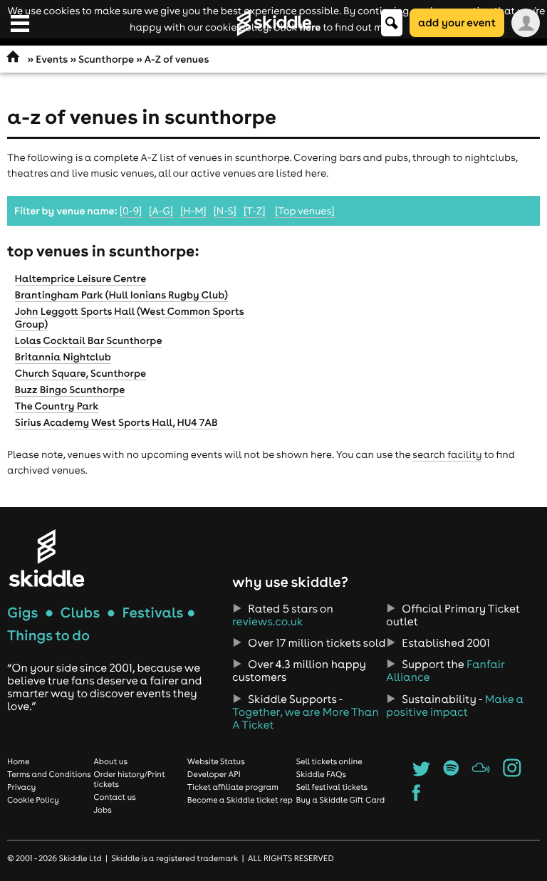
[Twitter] (421, 773)
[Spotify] (451, 773)
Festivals (152, 613)
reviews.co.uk (267, 622)
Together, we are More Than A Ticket (305, 718)
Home (18, 761)
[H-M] (193, 210)
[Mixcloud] (481, 773)
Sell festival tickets (332, 787)
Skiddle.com (273, 23)
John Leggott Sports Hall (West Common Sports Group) (129, 317)
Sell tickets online (329, 761)
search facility (446, 454)
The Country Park (57, 406)
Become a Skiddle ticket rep (240, 800)
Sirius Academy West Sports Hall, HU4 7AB (116, 422)
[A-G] (161, 210)
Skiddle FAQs (321, 774)
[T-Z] (255, 210)
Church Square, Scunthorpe (80, 373)
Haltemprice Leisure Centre (81, 278)
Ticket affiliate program (232, 787)
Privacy (21, 787)
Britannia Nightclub (63, 356)
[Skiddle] (46, 558)
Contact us (114, 797)
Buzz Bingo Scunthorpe (70, 389)
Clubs (80, 613)
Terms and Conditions (49, 774)
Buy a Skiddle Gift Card (340, 800)
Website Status (216, 761)
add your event (457, 22)
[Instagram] (512, 773)
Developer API (214, 774)
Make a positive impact (454, 705)
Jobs (102, 810)
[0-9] (131, 210)
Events (52, 59)
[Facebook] (416, 797)
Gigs (22, 613)
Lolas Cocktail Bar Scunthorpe (88, 340)
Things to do (48, 636)
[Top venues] (305, 210)
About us (110, 761)
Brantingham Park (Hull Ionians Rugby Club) (121, 294)
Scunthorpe (106, 59)
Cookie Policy (33, 800)
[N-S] (225, 210)
